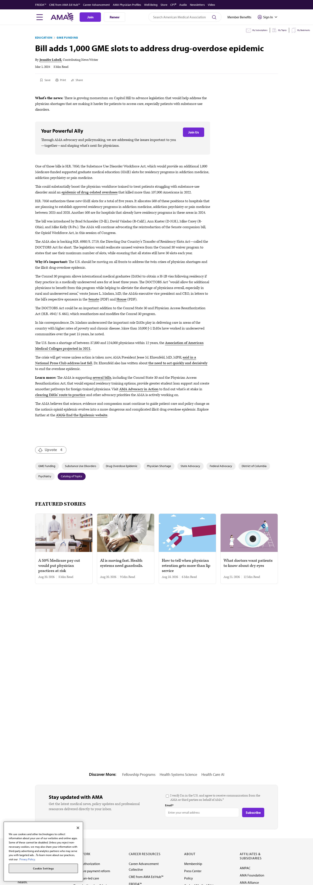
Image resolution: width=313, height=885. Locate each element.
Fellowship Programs (138, 774)
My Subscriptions (259, 30)
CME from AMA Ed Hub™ (64, 5)
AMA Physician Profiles (127, 5)
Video (211, 5)
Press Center (192, 871)
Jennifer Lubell (50, 60)
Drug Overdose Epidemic (121, 466)
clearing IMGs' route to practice (60, 395)
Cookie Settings (43, 868)
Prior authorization (86, 864)
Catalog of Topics (71, 476)
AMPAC (245, 868)
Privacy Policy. (27, 859)
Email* (169, 805)
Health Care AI (212, 774)
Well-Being (151, 5)
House (121, 299)
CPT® (173, 5)
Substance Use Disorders (80, 466)
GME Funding (67, 37)
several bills (102, 377)
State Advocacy (190, 466)
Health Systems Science (178, 774)
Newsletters (197, 5)
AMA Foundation (252, 875)
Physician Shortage (159, 466)
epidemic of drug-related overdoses (90, 192)
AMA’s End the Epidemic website (81, 415)
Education (43, 37)
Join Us (193, 132)
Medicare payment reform (91, 871)
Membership (193, 864)
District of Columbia (254, 466)
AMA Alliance (249, 882)
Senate (93, 299)
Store (164, 5)
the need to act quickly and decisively (177, 363)
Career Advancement (96, 5)
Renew (114, 17)
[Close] (78, 828)
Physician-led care (86, 878)
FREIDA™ (40, 5)
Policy (188, 878)
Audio (183, 5)
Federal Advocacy (221, 466)
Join (90, 17)
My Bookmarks (303, 30)
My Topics (282, 30)
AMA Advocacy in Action (138, 389)
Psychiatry (44, 476)
